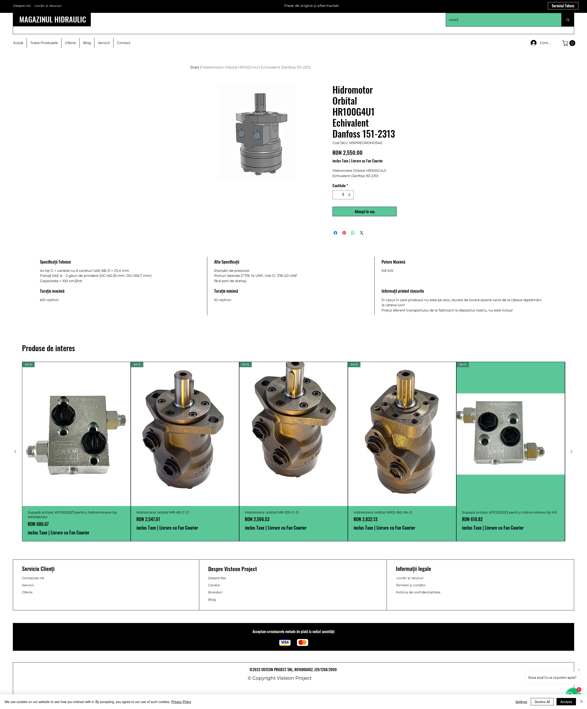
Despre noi (22, 6)
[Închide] (581, 701)
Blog (212, 600)
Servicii (28, 585)
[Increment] (349, 194)
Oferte (27, 592)
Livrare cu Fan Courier (367, 160)
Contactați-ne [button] (33, 578)
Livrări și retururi (410, 578)
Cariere (214, 585)
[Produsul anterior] (15, 451)
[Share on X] (361, 233)
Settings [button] (521, 701)
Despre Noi (217, 578)
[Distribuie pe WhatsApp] (353, 233)
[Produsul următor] (571, 451)
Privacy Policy (181, 701)
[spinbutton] (343, 194)
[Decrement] (336, 194)
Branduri (215, 592)
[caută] (567, 19)
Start (194, 67)
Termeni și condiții (410, 585)
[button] (569, 43)
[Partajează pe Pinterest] (344, 233)
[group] (293, 451)
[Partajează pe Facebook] (335, 233)
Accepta (566, 701)
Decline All (542, 701)
